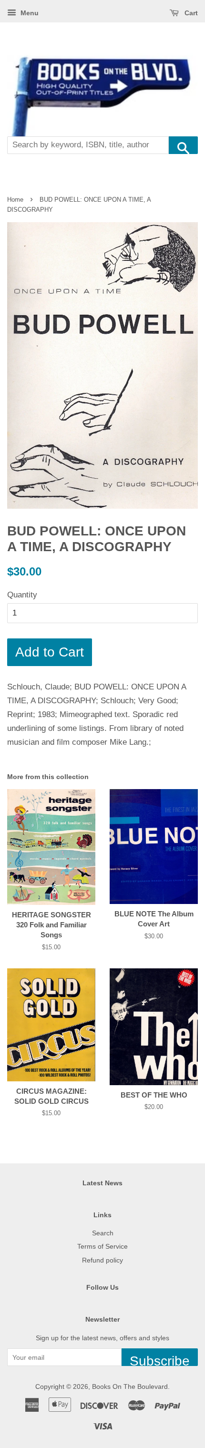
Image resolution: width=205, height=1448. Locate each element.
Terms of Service (102, 1246)
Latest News (102, 1183)
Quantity (22, 594)
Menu (29, 13)
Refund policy (102, 1260)
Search (102, 1233)
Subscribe (160, 1360)
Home (15, 199)
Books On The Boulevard (130, 1386)
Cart (190, 13)
